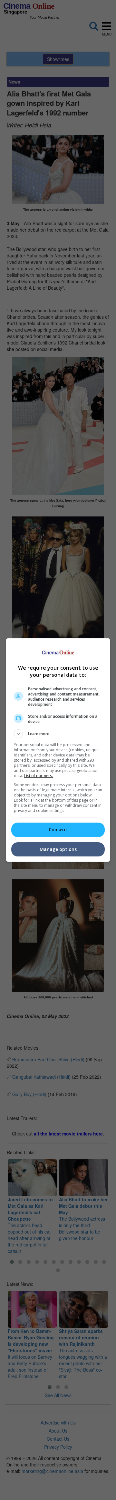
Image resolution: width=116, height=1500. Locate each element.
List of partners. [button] (38, 775)
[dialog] (58, 750)
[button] (58, 733)
